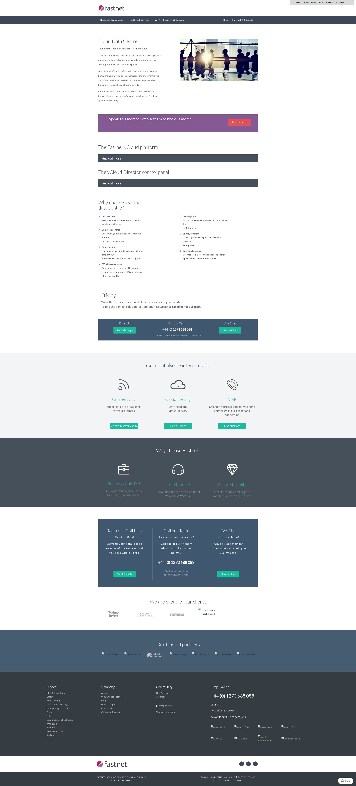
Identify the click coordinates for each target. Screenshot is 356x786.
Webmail (160, 696)
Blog (226, 20)
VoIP (157, 20)
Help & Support (109, 704)
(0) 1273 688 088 (177, 329)
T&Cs (240, 777)
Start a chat (228, 574)
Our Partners (162, 693)
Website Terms (233, 780)
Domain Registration (57, 708)
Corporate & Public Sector (59, 719)
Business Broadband (112, 20)
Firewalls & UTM (54, 731)
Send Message (124, 330)
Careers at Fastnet (110, 712)
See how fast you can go (124, 425)
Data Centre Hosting (57, 704)
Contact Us (107, 708)
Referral (50, 727)
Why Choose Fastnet (112, 696)
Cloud (49, 712)
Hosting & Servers (139, 20)
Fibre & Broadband (55, 693)
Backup (50, 735)
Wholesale (51, 723)
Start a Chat (230, 330)
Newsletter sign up (165, 711)
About (104, 693)
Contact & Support (243, 20)
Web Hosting (53, 700)
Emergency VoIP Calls (223, 777)
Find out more (239, 122)
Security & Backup (173, 20)
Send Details (124, 574)
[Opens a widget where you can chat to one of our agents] (345, 781)
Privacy (204, 777)
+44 (232, 696)
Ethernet (50, 696)
